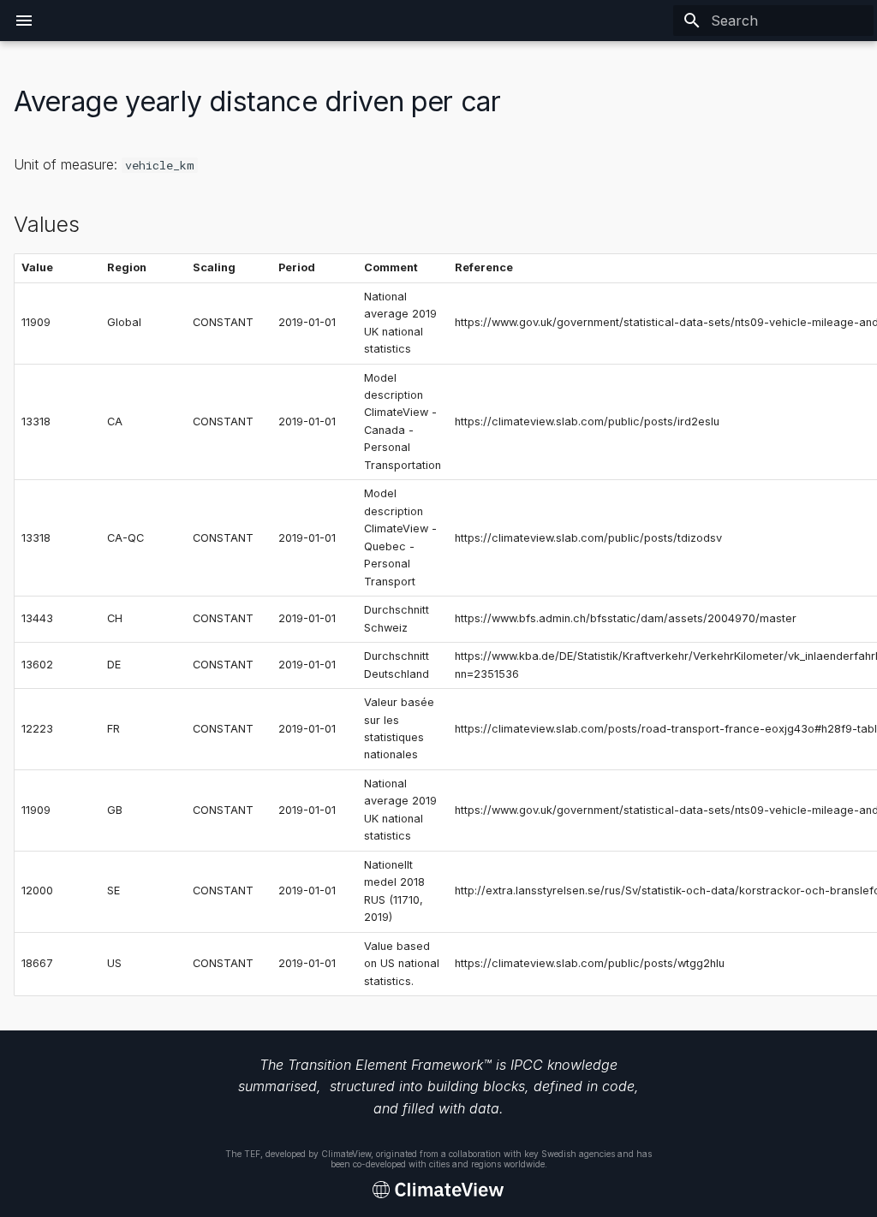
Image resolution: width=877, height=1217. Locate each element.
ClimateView (346, 1154)
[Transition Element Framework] (438, 1190)
